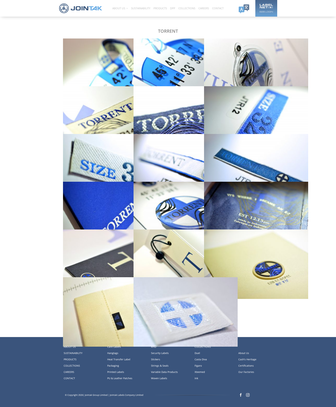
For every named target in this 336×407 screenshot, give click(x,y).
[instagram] (248, 395)
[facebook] (241, 395)
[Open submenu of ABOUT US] (127, 8)
